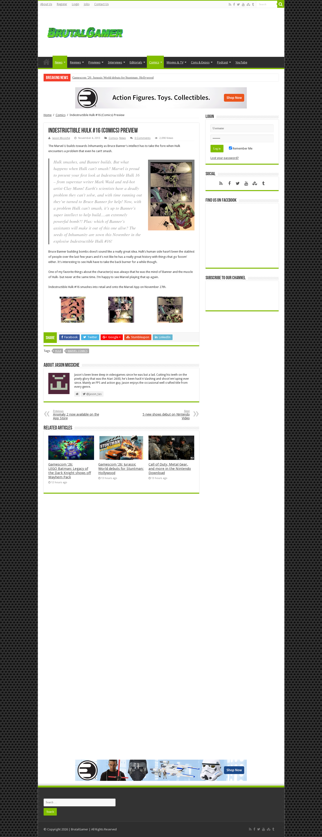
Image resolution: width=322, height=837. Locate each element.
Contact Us (101, 4)
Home (46, 62)
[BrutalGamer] (85, 31)
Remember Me (242, 148)
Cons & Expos (200, 62)
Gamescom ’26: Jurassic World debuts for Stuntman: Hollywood (113, 77)
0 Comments (143, 138)
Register (62, 4)
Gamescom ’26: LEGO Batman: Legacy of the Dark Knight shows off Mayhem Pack (69, 470)
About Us (46, 4)
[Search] (280, 4)
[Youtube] (243, 4)
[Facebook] (234, 4)
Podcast (222, 62)
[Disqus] (121, 566)
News (58, 62)
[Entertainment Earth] (161, 97)
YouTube (241, 62)
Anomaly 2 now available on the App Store (76, 414)
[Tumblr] (253, 4)
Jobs (87, 4)
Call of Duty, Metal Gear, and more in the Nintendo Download (170, 468)
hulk (58, 351)
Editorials (136, 62)
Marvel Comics (77, 351)
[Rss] (230, 4)
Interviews (115, 62)
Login (75, 4)
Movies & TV (175, 62)
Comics (154, 62)
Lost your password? (225, 158)
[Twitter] (238, 4)
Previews (94, 62)
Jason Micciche (61, 138)
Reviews (75, 62)
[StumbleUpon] (248, 4)
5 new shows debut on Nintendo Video (166, 414)
